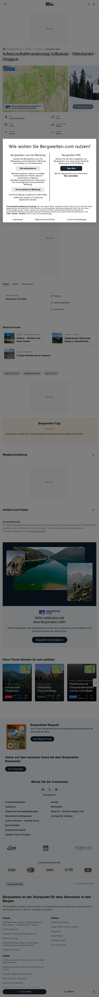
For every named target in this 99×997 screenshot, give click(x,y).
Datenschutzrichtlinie (45, 219)
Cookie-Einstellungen (76, 219)
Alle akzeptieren (28, 168)
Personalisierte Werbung (28, 190)
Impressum (18, 219)
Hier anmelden (71, 176)
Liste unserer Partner (15, 214)
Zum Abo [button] (71, 168)
